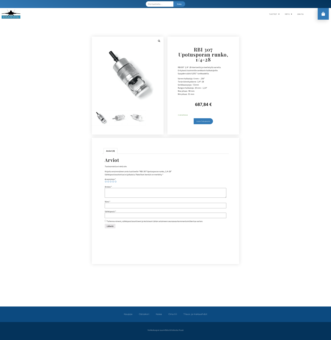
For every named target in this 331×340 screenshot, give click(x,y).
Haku (179, 4)
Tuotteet (273, 14)
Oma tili (300, 14)
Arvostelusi (110, 179)
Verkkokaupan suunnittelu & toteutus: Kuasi (165, 330)
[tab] (110, 151)
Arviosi (108, 187)
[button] (323, 14)
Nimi (107, 202)
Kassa (159, 314)
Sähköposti (110, 211)
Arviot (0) (110, 151)
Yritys (287, 14)
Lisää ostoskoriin (203, 121)
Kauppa (128, 314)
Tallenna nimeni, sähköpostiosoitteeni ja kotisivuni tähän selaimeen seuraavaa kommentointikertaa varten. (155, 221)
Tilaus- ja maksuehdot (195, 314)
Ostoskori (144, 314)
